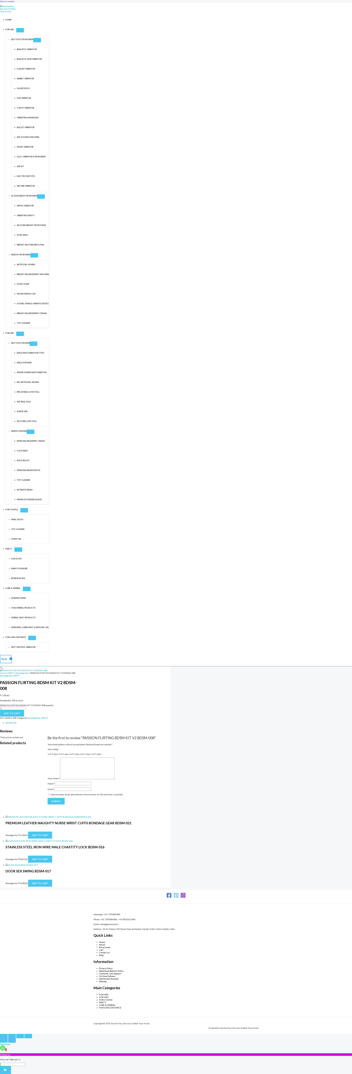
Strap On (16, 539)
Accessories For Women (24, 196)
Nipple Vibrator (25, 205)
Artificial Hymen (26, 264)
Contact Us (104, 952)
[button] (1, 667)
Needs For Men (19, 431)
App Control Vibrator (23, 647)
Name (51, 783)
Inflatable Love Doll (28, 392)
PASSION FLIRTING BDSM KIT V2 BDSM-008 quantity (26, 705)
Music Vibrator (25, 147)
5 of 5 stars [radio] (96, 754)
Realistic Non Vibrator (29, 59)
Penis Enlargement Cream (31, 441)
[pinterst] (176, 897)
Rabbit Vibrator (25, 78)
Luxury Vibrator (26, 69)
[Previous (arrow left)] (4, 1040)
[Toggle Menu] (20, 30)
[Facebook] (169, 897)
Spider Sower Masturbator (31, 372)
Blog (101, 955)
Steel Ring (22, 235)
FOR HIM (10, 333)
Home (9, 20)
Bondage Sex (18, 578)
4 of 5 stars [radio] (85, 754)
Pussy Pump (23, 284)
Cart (101, 950)
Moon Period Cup (26, 294)
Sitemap (103, 981)
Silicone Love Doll (27, 421)
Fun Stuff (16, 559)
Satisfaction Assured (108, 978)
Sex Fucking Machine (28, 137)
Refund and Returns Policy (111, 971)
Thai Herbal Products (23, 608)
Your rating (53, 749)
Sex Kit (20, 166)
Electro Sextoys (26, 176)
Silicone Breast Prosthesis (31, 225)
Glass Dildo (23, 88)
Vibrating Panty (26, 215)
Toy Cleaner (23, 323)
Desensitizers (18, 598)
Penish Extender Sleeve (29, 499)
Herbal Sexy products (23, 617)
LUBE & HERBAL (13, 588)
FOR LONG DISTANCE (16, 637)
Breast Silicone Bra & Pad (30, 245)
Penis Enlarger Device (28, 470)
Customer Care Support (110, 973)
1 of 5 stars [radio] (53, 754)
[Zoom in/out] (4, 1036)
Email (51, 789)
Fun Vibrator (24, 98)
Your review (54, 778)
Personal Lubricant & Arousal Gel (30, 627)
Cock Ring (22, 451)
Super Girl (22, 411)
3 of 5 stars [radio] (74, 754)
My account (104, 947)
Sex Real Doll (24, 401)
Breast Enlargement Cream (32, 313)
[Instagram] (183, 897)
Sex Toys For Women (22, 39)
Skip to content (7, 1)
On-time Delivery (107, 976)
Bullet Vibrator (25, 127)
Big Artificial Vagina (28, 382)
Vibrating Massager (27, 117)
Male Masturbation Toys (30, 353)
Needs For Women (20, 254)
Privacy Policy (105, 968)
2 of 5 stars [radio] (63, 754)
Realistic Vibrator (27, 49)
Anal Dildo (17, 519)
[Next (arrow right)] (12, 1040)
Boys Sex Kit (23, 460)
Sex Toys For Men (20, 343)
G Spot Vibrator (25, 108)
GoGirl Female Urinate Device (33, 303)
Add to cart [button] (40, 835)
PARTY (9, 549)
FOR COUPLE (12, 509)
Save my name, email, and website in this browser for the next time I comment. (87, 794)
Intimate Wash (25, 490)
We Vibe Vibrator (26, 186)
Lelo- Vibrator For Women (31, 156)
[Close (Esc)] (28, 1036)
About (102, 944)
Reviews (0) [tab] (11, 722)
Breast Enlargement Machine (33, 274)
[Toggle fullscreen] (12, 1036)
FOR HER (10, 29)
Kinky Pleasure (19, 568)
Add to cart (12, 713)
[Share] (20, 1036)
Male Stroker (24, 362)
